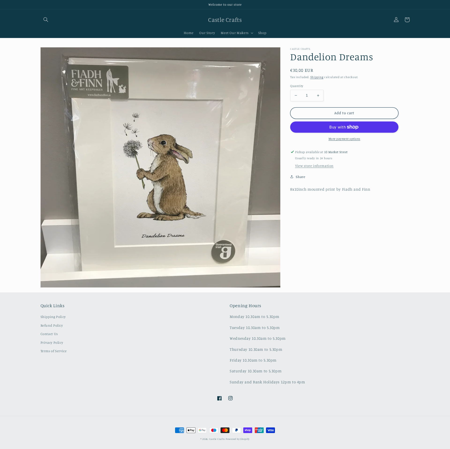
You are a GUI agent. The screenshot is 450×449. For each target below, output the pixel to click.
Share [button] (300, 177)
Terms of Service (54, 351)
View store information (314, 166)
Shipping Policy (53, 317)
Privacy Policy (52, 342)
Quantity (296, 86)
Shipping (316, 77)
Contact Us (49, 334)
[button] (46, 19)
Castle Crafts (217, 439)
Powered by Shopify (238, 439)
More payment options (344, 138)
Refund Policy (52, 325)
